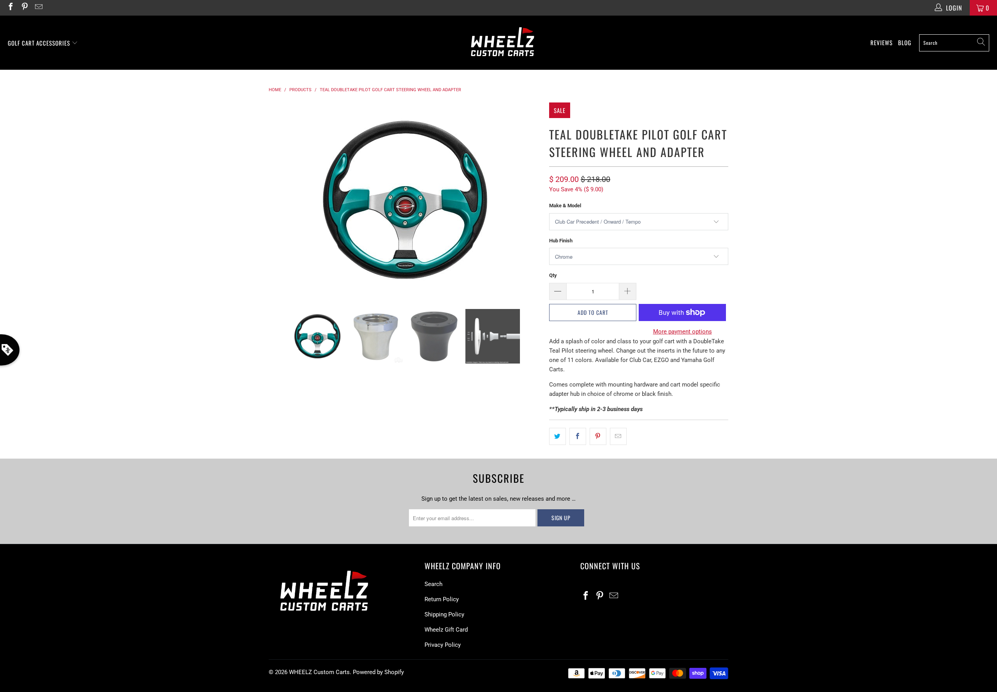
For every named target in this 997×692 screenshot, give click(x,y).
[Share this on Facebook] (577, 436)
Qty (553, 275)
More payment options (682, 331)
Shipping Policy (444, 614)
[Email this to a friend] (618, 436)
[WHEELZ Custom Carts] (503, 42)
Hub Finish (560, 241)
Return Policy (442, 599)
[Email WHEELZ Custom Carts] (38, 7)
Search (433, 584)
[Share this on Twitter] (557, 436)
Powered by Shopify (378, 672)
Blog (904, 42)
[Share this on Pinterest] (598, 436)
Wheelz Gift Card (446, 629)
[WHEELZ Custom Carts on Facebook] (10, 7)
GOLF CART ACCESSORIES (40, 43)
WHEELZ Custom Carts (319, 672)
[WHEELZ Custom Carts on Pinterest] (24, 7)
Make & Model (565, 205)
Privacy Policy (443, 644)
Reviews (881, 42)
